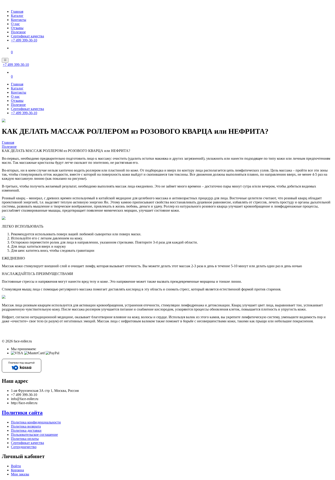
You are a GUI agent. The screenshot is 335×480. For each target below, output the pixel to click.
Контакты (18, 20)
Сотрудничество (23, 447)
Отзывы (17, 28)
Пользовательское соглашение (34, 434)
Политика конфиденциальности (36, 422)
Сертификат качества (27, 36)
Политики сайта (22, 413)
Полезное (18, 32)
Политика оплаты (25, 439)
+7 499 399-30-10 (24, 40)
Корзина (17, 470)
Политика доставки (26, 430)
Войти (16, 466)
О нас (15, 24)
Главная (17, 11)
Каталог (17, 16)
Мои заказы (20, 474)
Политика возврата (26, 426)
